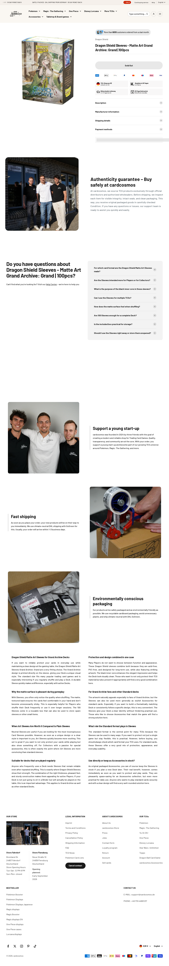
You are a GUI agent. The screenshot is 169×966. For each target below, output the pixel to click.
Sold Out (129, 65)
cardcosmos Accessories (151, 862)
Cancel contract (75, 865)
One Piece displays (15, 924)
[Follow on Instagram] (21, 946)
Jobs (104, 838)
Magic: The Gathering (53, 11)
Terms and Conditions (75, 828)
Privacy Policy (71, 833)
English (160, 2)
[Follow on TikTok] (35, 946)
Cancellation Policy (74, 838)
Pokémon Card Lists (74, 857)
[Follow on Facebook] (8, 946)
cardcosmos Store (110, 828)
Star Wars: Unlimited (148, 847)
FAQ (67, 847)
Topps (142, 853)
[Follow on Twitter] (15, 946)
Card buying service (141, 2)
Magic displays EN (14, 919)
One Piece (73, 11)
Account (106, 857)
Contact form (108, 843)
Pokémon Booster (14, 894)
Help (153, 2)
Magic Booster (13, 914)
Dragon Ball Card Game (149, 857)
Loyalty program (109, 847)
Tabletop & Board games (57, 16)
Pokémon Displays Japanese (19, 904)
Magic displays (13, 909)
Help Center (51, 284)
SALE (128, 2)
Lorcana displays (14, 934)
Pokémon (33, 11)
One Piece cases (13, 929)
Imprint (68, 823)
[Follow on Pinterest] (28, 946)
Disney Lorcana (91, 11)
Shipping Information (75, 843)
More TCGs (109, 11)
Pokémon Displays (14, 899)
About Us (106, 823)
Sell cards (106, 862)
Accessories (35, 16)
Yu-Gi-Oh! (143, 833)
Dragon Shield (101, 39)
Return (105, 853)
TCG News (70, 853)
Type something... (137, 15)
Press (104, 833)
